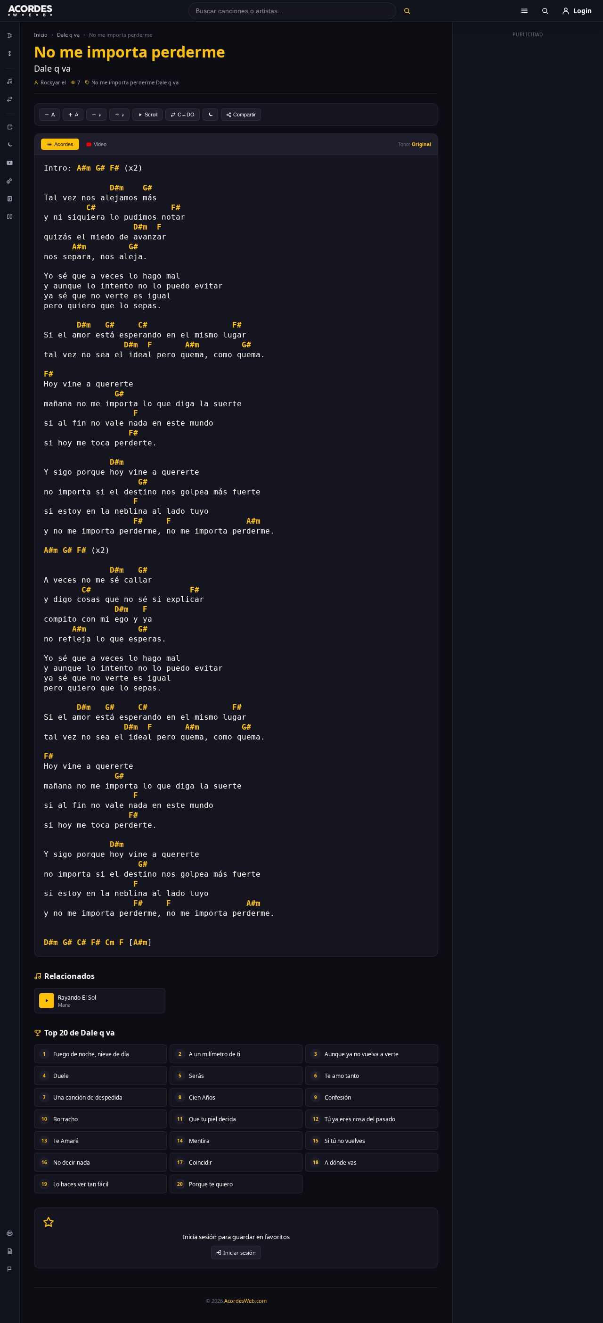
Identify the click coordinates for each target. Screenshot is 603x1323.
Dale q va (68, 34)
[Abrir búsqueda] (545, 11)
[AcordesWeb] (42, 11)
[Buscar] (407, 10)
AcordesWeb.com (245, 1300)
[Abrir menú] (524, 11)
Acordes (63, 144)
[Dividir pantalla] (10, 216)
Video (100, 144)
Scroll (151, 114)
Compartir (244, 114)
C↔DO (186, 114)
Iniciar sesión (239, 1252)
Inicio (41, 34)
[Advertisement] (528, 182)
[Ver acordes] (10, 198)
